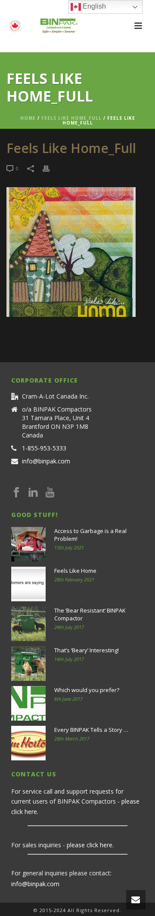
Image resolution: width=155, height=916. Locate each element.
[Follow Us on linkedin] (33, 492)
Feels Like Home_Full (71, 118)
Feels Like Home (75, 570)
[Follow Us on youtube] (50, 492)
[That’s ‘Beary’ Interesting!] (28, 663)
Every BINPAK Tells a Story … (91, 730)
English (93, 6)
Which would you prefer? (86, 690)
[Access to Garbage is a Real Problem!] (28, 544)
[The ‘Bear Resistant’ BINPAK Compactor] (28, 623)
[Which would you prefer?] (28, 703)
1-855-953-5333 (44, 448)
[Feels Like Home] (28, 584)
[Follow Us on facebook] (16, 492)
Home (28, 118)
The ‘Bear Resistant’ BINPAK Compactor (90, 614)
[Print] (50, 168)
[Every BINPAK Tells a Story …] (28, 743)
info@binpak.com (46, 461)
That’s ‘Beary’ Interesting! (86, 650)
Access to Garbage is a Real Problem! (90, 535)
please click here (89, 845)
